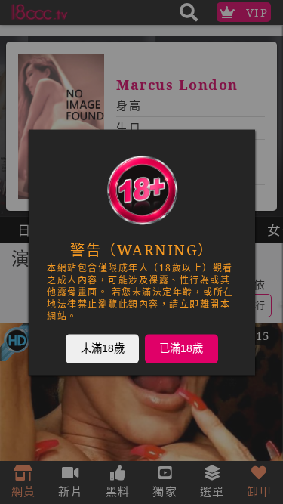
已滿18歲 (181, 348)
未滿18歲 (102, 348)
